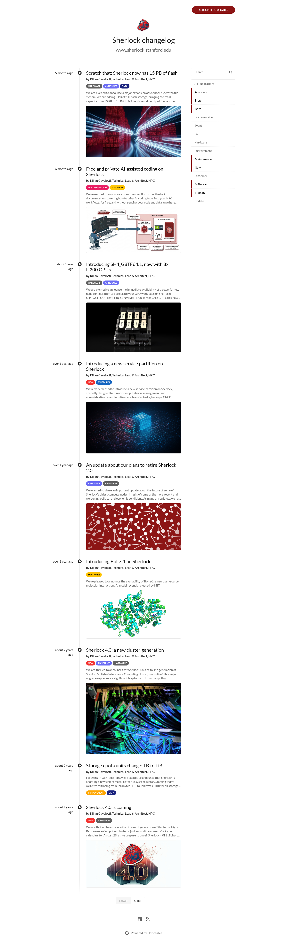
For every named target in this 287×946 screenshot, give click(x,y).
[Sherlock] (143, 26)
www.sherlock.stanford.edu (143, 50)
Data (198, 109)
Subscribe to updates (213, 10)
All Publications (204, 83)
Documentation (204, 117)
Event (198, 125)
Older (138, 900)
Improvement (203, 150)
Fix (196, 134)
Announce (201, 92)
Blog (198, 100)
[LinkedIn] (142, 918)
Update (199, 201)
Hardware (200, 142)
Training (200, 192)
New (198, 167)
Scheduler (200, 176)
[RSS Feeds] (147, 918)
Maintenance (203, 159)
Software (201, 184)
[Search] (230, 72)
